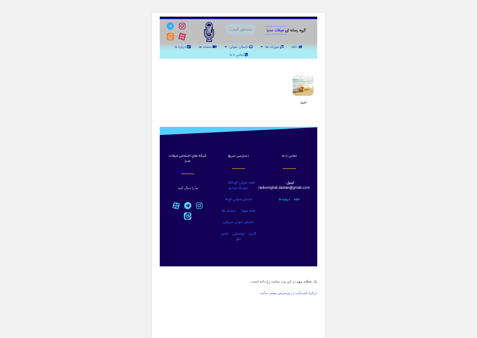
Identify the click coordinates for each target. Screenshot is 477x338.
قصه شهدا (248, 210)
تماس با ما (237, 54)
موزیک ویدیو (238, 188)
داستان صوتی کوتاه (238, 199)
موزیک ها (272, 46)
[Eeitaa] (170, 36)
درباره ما (181, 46)
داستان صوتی (239, 46)
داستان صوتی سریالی (238, 222)
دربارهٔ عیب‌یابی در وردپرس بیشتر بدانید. (288, 293)
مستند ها (206, 46)
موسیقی (238, 233)
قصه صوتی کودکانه (241, 182)
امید (303, 102)
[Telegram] (170, 26)
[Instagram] (182, 26)
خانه (294, 46)
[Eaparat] (176, 205)
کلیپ (252, 233)
